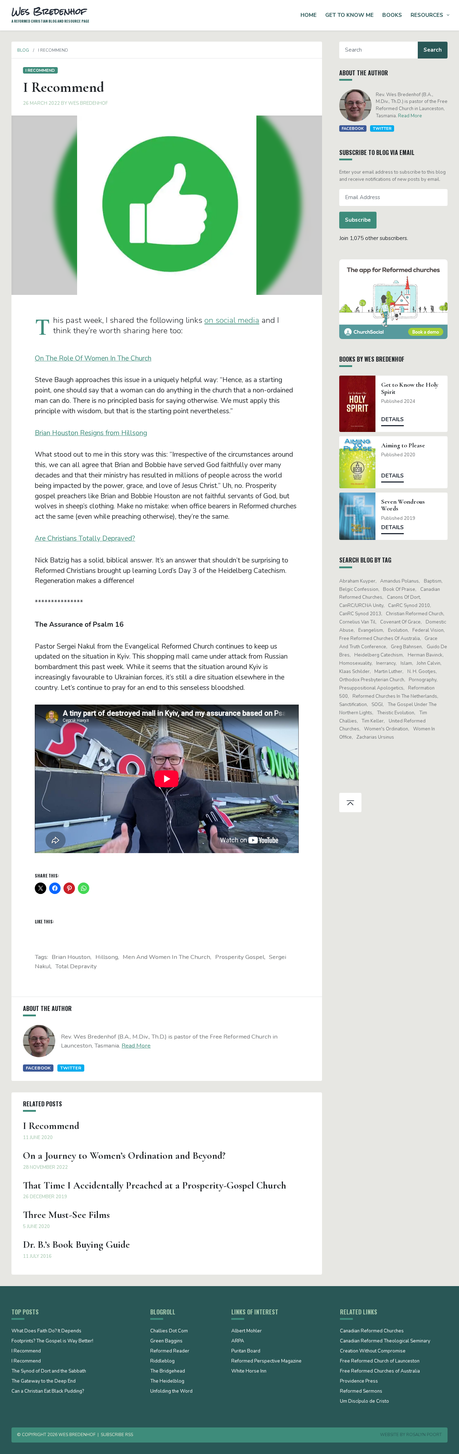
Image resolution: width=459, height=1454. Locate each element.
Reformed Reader (169, 1351)
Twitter (70, 1068)
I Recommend (40, 70)
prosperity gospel (239, 957)
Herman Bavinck (425, 655)
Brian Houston (71, 957)
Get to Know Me (349, 15)
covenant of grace (400, 622)
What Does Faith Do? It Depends (46, 1331)
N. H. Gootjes (421, 671)
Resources (427, 15)
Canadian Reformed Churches (372, 1331)
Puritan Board (245, 1351)
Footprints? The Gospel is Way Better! (52, 1341)
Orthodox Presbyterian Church (371, 680)
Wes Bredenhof (88, 103)
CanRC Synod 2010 (409, 605)
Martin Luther (388, 671)
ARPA (237, 1341)
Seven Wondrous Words (403, 505)
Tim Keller (372, 721)
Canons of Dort (403, 597)
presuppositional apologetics (371, 688)
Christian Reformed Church (414, 614)
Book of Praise (399, 589)
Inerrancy (386, 663)
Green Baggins (166, 1341)
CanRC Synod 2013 (360, 614)
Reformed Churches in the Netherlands (394, 696)
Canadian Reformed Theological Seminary (385, 1341)
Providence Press (359, 1381)
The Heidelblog (167, 1381)
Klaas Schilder (354, 671)
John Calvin (428, 663)
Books (392, 15)
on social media (231, 320)
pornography (422, 680)
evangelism (370, 630)
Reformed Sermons (361, 1391)
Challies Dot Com (169, 1331)
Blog (23, 50)
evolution (398, 630)
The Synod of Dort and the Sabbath (48, 1371)
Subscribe (358, 219)
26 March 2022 (41, 103)
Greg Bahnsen (406, 647)
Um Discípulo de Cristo (364, 1401)
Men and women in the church (166, 957)
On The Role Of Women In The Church (93, 358)
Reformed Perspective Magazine (266, 1361)
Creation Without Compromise (373, 1351)
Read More (136, 1045)
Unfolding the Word (171, 1391)
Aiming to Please (403, 445)
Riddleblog (162, 1361)
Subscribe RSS (117, 1434)
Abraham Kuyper (357, 581)
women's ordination (386, 729)
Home (309, 15)
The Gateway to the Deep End (43, 1381)
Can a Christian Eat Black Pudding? (47, 1391)
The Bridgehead (167, 1371)
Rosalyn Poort (424, 1434)
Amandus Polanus (399, 581)
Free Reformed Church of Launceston (380, 1361)
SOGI (377, 704)
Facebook (38, 1068)
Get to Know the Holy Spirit (410, 388)
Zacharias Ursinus (375, 737)
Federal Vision (428, 630)
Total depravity (76, 966)
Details (392, 419)
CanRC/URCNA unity (361, 605)
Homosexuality (355, 663)
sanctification (353, 704)
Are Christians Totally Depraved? (85, 538)
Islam (406, 663)
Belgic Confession (358, 589)
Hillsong (106, 957)
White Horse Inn (248, 1371)
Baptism (432, 581)
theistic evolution (395, 713)
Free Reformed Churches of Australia (379, 638)
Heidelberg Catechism (378, 655)
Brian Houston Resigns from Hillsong (91, 433)
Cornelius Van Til (357, 622)
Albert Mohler (246, 1331)
